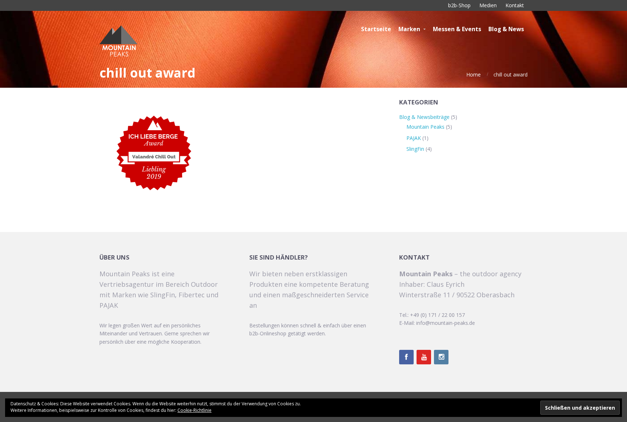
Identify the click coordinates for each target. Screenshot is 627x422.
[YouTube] (424, 357)
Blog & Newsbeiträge (424, 116)
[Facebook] (406, 357)
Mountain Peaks (425, 126)
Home (473, 74)
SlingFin (415, 148)
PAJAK (413, 138)
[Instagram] (441, 357)
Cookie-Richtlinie (194, 410)
